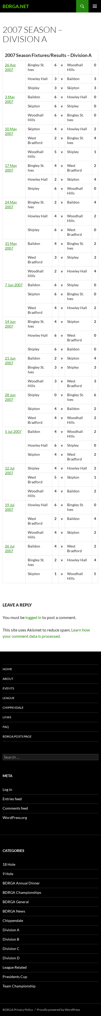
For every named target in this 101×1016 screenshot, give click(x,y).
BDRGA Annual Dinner (21, 883)
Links (7, 717)
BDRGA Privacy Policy (18, 1010)
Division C (11, 948)
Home (7, 669)
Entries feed (12, 799)
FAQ (6, 727)
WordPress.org (15, 817)
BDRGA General (16, 902)
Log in (7, 789)
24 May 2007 (11, 204)
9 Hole (8, 873)
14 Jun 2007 (10, 323)
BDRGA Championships (22, 892)
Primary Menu (95, 6)
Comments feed (15, 808)
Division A (11, 930)
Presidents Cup (15, 976)
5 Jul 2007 (13, 431)
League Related (15, 967)
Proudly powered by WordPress (58, 1010)
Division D (11, 958)
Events (8, 688)
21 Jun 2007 (10, 360)
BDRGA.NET (16, 6)
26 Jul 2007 (10, 548)
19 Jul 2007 (10, 507)
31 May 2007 (11, 245)
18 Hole (9, 864)
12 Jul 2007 (10, 470)
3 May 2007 (10, 99)
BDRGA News (14, 911)
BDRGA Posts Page (17, 736)
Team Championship (19, 986)
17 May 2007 (11, 167)
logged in (33, 617)
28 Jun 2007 (10, 397)
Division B (11, 939)
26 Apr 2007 (10, 67)
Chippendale (13, 707)
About (8, 679)
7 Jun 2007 (14, 285)
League (9, 698)
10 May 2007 (11, 131)
